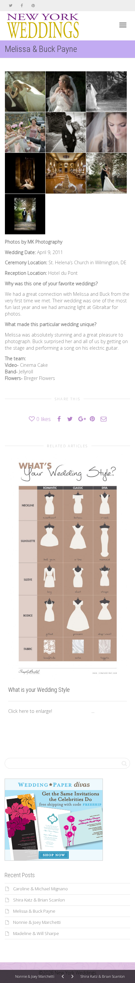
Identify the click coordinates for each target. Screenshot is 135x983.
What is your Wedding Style (39, 689)
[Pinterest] (33, 5)
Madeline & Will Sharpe (36, 933)
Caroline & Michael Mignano (40, 889)
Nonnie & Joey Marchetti (37, 922)
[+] (67, 567)
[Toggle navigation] (123, 25)
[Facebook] (21, 5)
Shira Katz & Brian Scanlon (39, 900)
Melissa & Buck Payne (34, 911)
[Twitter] (10, 5)
